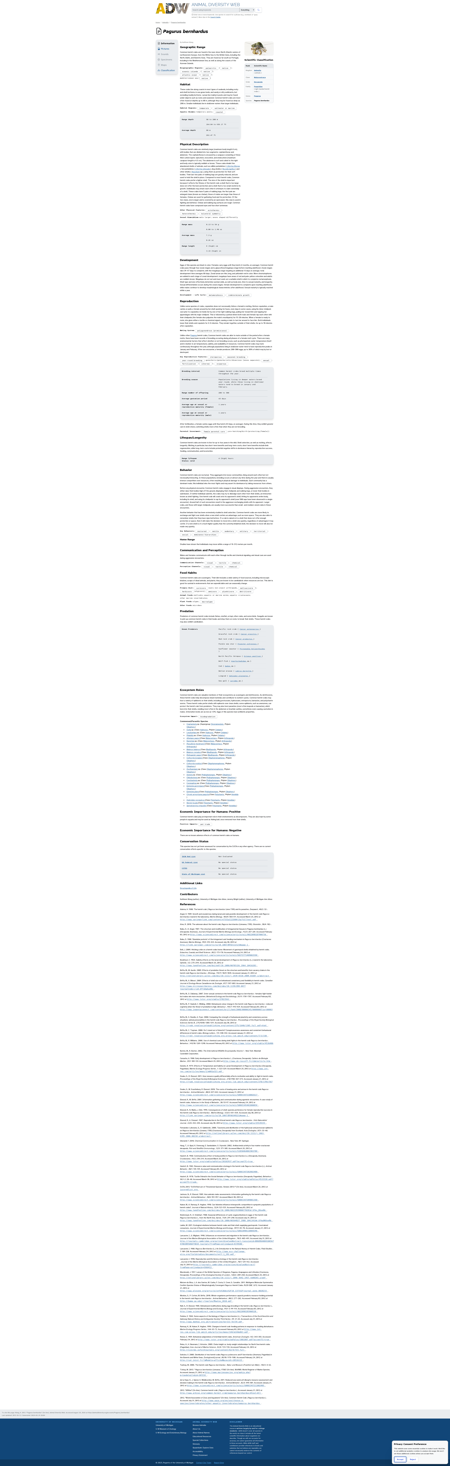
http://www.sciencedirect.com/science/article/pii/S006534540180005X (219, 1105)
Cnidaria (218, 729)
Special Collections (200, 1440)
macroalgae (207, 602)
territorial (259, 531)
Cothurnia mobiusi (194, 763)
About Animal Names (201, 1432)
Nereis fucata (192, 803)
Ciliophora (191, 727)
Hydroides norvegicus (196, 800)
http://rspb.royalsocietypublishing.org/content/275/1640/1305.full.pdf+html (224, 1025)
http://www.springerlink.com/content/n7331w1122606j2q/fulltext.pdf (218, 919)
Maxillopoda (211, 749)
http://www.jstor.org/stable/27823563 (208, 999)
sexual (266, 360)
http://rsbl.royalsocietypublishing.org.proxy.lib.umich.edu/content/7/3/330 (224, 1036)
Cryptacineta (192, 724)
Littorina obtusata (202, 169)
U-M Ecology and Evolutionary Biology (171, 1432)
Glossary (196, 1444)
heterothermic (189, 214)
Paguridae (258, 86)
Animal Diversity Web (216, 4)
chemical (236, 563)
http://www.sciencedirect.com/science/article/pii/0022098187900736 (228, 934)
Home (158, 22)
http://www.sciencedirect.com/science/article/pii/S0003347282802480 (219, 1172)
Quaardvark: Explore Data (203, 1447)
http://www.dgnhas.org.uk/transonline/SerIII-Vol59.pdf (211, 1322)
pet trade (205, 824)
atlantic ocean (189, 75)
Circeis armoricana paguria (198, 794)
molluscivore (246, 588)
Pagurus (257, 96)
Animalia (165, 22)
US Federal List (190, 862)
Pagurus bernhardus (178, 22)
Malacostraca (260, 77)
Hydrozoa (204, 729)
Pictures (165, 48)
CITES (184, 868)
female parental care (214, 431)
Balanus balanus (194, 749)
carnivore (201, 588)
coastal (219, 112)
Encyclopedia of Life (188, 888)
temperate (204, 108)
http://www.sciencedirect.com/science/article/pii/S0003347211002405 (226, 1385)
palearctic (211, 68)
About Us (196, 1429)
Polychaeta (219, 794)
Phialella (190, 735)
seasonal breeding (236, 357)
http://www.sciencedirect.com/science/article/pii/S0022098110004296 (219, 1231)
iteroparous (216, 357)
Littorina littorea (233, 166)
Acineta (190, 774)
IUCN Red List (189, 856)
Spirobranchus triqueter (197, 805)
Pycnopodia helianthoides (252, 649)
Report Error (219, 1462)
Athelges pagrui (193, 738)
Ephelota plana (193, 791)
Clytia (189, 729)
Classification (168, 70)
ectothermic (213, 210)
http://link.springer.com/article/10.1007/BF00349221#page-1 (214, 1115)
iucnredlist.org (189, 1189)
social (185, 535)
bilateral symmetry (210, 214)
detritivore (245, 591)
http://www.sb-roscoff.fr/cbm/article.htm (247, 1061)
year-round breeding (192, 360)
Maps (164, 64)
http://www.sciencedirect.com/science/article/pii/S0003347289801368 (219, 1200)
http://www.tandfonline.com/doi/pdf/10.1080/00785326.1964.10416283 (218, 965)
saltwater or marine (225, 108)
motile (215, 531)
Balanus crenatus (194, 752)
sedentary (229, 531)
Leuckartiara (192, 732)
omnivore (212, 591)
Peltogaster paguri (194, 755)
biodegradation (208, 716)
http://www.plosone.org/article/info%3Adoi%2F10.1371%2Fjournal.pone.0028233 (224, 1291)
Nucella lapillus (228, 169)
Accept (400, 1459)
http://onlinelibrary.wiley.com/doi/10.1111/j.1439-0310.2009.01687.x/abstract (225, 976)
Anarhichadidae (239, 661)
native (225, 68)
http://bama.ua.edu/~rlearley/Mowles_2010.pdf (206, 1301)
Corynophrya (192, 783)
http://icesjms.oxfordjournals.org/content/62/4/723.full (213, 1350)
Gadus (228, 666)
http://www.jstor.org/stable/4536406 (252, 1043)
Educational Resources (202, 1436)
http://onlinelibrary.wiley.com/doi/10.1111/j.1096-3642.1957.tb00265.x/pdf (223, 1278)
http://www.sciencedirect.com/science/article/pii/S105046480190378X (219, 1151)
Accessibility (198, 1451)
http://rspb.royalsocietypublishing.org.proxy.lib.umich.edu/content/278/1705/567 (226, 1082)
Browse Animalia (199, 1425)
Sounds (165, 54)
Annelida (234, 794)
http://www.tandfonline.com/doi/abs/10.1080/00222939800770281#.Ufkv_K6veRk (223, 1210)
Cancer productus (244, 639)
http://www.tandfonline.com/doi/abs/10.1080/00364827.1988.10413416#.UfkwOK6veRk (226, 1220)
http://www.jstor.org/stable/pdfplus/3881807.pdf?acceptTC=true (234, 1339)
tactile (222, 563)
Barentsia (191, 741)
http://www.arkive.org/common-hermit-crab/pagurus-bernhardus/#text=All (221, 1393)
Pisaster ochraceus (248, 644)
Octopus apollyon (253, 656)
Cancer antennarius (250, 629)
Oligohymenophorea (216, 758)
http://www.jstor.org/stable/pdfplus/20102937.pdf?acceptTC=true (217, 1161)
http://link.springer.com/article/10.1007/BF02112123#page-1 (214, 945)
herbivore (187, 591)
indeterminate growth (238, 295)
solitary (244, 531)
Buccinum (196, 172)
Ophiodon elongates (239, 676)
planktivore (228, 591)
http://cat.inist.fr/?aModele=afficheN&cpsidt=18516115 (211, 1360)
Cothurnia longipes (195, 758)
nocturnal (202, 531)
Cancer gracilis (249, 634)
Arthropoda (229, 738)
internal (205, 364)
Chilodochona (192, 777)
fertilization (189, 364)
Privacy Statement (200, 1455)
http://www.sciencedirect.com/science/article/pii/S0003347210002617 (219, 1095)
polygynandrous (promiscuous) (212, 331)
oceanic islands (190, 71)
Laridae (234, 681)
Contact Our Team (203, 1462)
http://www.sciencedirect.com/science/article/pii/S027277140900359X (219, 955)
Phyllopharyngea (208, 774)
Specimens (166, 59)
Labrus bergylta (243, 671)
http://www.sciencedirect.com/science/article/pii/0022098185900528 (218, 1311)
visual (210, 563)
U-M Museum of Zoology (166, 1429)
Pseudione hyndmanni (196, 744)
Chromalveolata (217, 724)
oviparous (221, 364)
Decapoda (258, 82)
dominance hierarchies (205, 535)
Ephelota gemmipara (195, 786)
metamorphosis (216, 295)
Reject (413, 1459)
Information (167, 43)
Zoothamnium (192, 769)
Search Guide (215, 17)
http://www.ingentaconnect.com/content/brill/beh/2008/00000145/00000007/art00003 (226, 1009)
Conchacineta (192, 780)
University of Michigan (164, 1425)
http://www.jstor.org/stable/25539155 (244, 1123)
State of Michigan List (193, 874)
